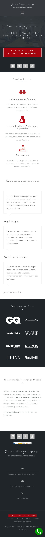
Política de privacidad (22, 522)
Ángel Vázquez (11, 221)
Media (36, 518)
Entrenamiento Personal (23, 99)
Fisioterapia (22, 155)
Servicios (10, 518)
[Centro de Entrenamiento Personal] (21, 453)
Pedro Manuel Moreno (15, 257)
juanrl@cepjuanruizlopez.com (22, 486)
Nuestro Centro (23, 518)
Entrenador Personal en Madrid (22, 515)
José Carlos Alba (12, 292)
